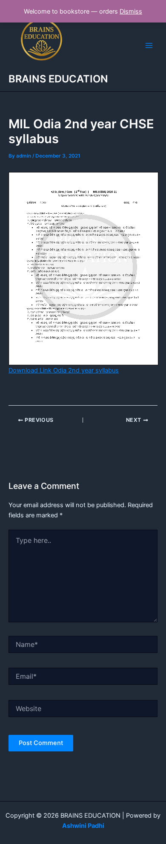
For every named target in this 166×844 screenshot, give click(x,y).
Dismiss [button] (131, 11)
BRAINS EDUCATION (58, 79)
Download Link (64, 370)
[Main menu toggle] (148, 45)
